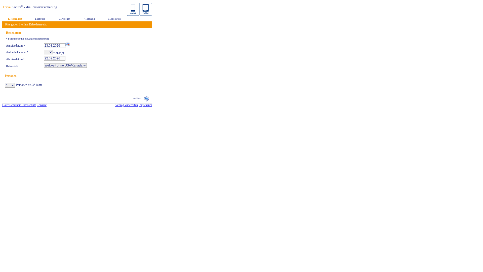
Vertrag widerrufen (126, 105)
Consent (42, 105)
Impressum (145, 105)
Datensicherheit (11, 105)
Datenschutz (28, 105)
